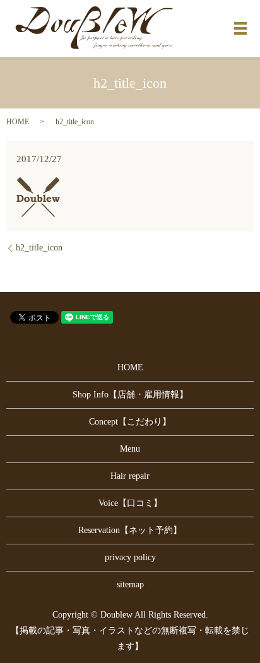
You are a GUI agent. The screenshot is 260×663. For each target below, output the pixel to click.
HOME (17, 121)
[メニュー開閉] (240, 28)
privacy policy (130, 557)
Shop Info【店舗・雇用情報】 (130, 394)
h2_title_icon (39, 247)
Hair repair (130, 476)
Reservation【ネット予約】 (130, 530)
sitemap (130, 584)
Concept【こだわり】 (130, 421)
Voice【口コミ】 (130, 503)
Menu (130, 449)
